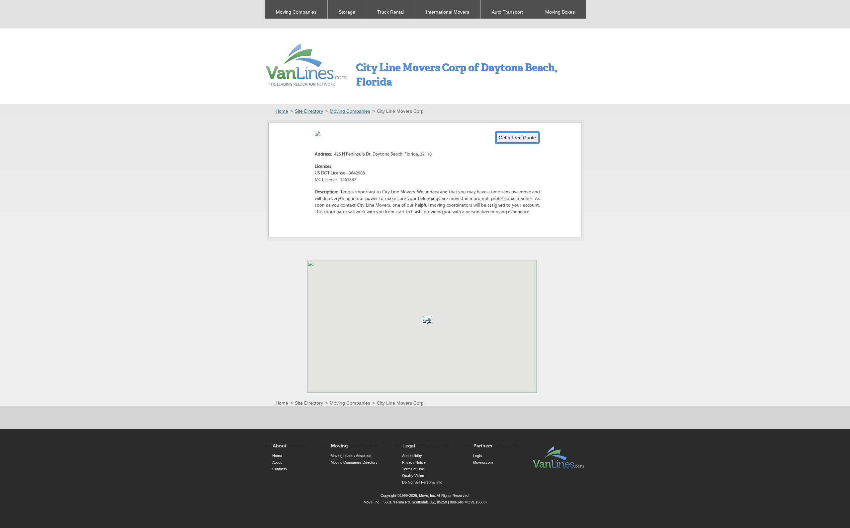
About (277, 462)
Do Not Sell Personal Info (422, 482)
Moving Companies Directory (354, 462)
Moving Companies (296, 12)
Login (477, 456)
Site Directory (309, 111)
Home (282, 111)
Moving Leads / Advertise (351, 456)
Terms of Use (413, 469)
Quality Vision (413, 476)
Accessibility (412, 456)
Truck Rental (390, 12)
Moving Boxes (560, 12)
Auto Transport (507, 12)
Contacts (279, 469)
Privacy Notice (414, 462)
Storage (347, 12)
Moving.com (483, 462)
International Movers (447, 12)
